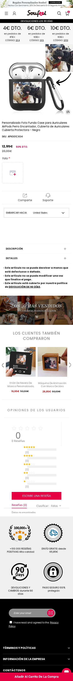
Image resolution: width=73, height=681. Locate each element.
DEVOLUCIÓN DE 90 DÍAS (24, 286)
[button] (6, 13)
